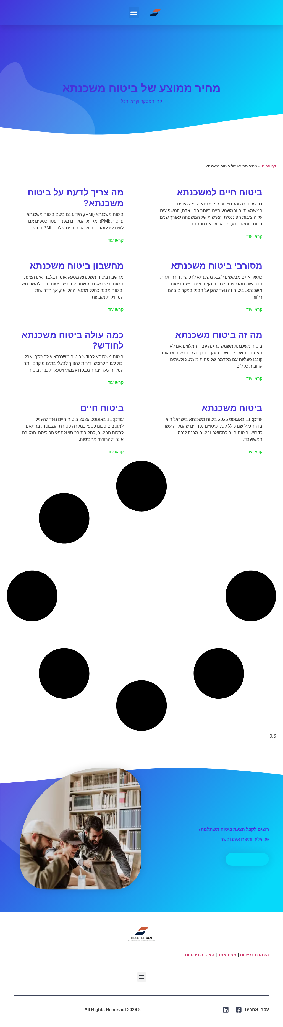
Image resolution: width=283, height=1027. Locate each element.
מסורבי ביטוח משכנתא (216, 266)
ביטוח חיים (102, 408)
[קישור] (238, 1010)
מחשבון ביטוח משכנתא (77, 266)
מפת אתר (227, 954)
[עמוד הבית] (155, 12)
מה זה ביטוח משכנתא (218, 335)
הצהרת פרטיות (199, 954)
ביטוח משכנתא (232, 408)
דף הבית (269, 166)
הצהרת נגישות (254, 954)
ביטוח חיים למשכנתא (219, 192)
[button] (134, 12)
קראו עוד (254, 236)
